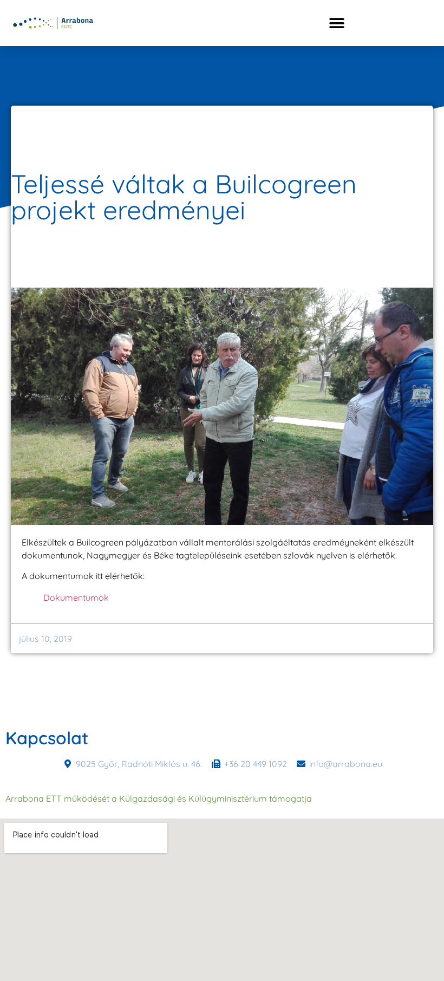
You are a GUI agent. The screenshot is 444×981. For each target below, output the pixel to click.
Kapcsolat (46, 738)
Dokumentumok (76, 597)
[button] (336, 23)
